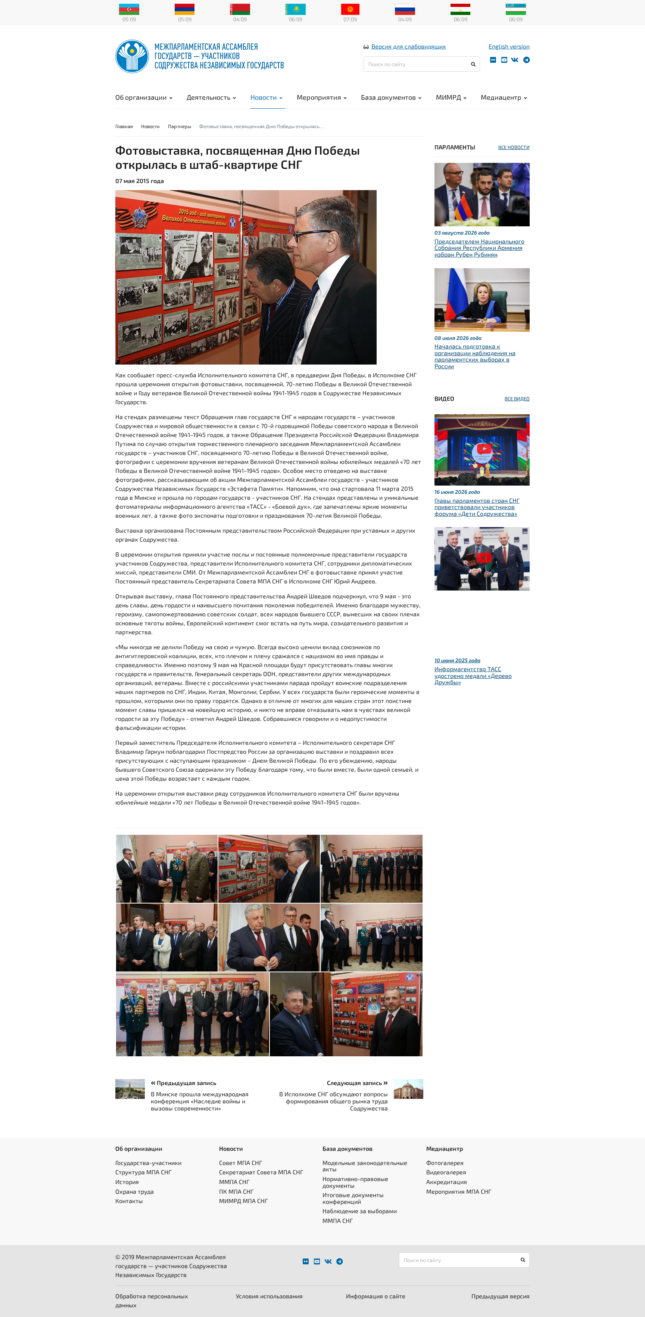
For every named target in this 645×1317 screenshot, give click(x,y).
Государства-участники (148, 1162)
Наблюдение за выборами (359, 1210)
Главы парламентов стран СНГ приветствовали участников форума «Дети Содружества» (477, 507)
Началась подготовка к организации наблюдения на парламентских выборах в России (474, 356)
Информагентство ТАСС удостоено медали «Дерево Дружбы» (473, 675)
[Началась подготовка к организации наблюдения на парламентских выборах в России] (482, 298)
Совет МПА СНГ (240, 1162)
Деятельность (208, 97)
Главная (124, 126)
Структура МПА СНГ (143, 1171)
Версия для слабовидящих (408, 46)
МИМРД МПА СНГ (243, 1200)
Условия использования (269, 1295)
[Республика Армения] (185, 8)
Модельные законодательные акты (364, 1166)
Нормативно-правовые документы (355, 1182)
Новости (263, 97)
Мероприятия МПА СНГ (458, 1191)
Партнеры (179, 126)
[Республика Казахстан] (296, 8)
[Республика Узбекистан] (516, 8)
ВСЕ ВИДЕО (517, 399)
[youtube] (504, 59)
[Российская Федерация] (405, 8)
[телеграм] (526, 59)
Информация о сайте (375, 1295)
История (127, 1181)
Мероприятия (319, 97)
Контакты (129, 1200)
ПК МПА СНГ (236, 1191)
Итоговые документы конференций (353, 1198)
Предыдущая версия (500, 1295)
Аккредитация (446, 1181)
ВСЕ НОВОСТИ (514, 147)
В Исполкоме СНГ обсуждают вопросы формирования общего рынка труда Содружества (333, 1101)
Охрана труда (134, 1191)
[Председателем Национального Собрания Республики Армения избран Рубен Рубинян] (482, 193)
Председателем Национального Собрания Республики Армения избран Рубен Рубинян (479, 248)
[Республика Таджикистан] (461, 8)
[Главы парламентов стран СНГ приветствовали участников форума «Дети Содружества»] (482, 448)
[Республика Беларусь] (240, 8)
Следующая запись (355, 1082)
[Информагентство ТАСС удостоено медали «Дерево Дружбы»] (482, 557)
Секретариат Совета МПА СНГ (261, 1171)
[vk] (514, 59)
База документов (388, 97)
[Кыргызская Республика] (350, 8)
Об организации (141, 97)
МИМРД (448, 97)
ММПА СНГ (234, 1181)
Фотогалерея (445, 1162)
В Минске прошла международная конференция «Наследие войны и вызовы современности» (200, 1101)
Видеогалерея (446, 1171)
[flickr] (493, 59)
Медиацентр (501, 97)
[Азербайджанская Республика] (129, 8)
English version (509, 46)
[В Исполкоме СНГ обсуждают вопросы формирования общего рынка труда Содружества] (405, 1089)
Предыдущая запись (185, 1082)
